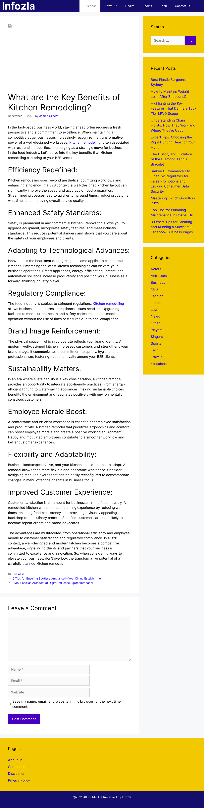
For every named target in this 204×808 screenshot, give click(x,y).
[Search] (190, 40)
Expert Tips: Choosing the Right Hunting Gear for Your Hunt (173, 142)
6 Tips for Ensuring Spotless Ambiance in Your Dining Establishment (58, 578)
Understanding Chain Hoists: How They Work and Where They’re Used (173, 125)
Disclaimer (16, 774)
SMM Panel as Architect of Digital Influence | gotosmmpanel (53, 582)
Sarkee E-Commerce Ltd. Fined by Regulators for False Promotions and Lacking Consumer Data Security (171, 181)
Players (157, 330)
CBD (154, 289)
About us (15, 760)
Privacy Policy (19, 780)
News (108, 6)
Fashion (157, 296)
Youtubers (159, 364)
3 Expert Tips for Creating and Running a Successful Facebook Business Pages (172, 227)
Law (154, 310)
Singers (157, 337)
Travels (156, 357)
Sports (147, 6)
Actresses (159, 276)
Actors (156, 269)
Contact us (182, 6)
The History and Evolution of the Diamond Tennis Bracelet (171, 159)
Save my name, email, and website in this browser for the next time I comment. (67, 704)
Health (129, 6)
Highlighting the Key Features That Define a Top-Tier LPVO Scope (173, 108)
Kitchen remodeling (84, 142)
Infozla (18, 6)
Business (89, 6)
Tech (163, 6)
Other (155, 323)
